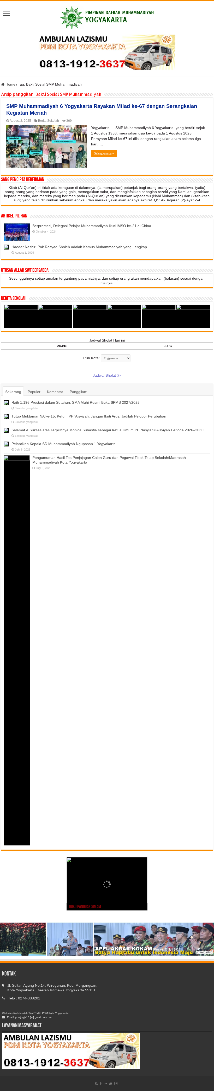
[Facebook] (100, 1083)
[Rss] (96, 1083)
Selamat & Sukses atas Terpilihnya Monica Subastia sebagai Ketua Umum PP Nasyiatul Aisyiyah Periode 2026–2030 (107, 430)
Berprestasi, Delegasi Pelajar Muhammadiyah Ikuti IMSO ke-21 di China (91, 226)
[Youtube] (111, 1083)
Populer (34, 392)
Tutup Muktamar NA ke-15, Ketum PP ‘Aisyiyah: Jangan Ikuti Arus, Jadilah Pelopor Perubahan (88, 416)
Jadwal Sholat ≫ (107, 375)
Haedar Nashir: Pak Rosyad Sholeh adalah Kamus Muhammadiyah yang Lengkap (79, 247)
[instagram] (116, 1083)
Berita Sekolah (48, 121)
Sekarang (13, 392)
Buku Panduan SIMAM (85, 907)
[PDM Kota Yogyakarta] (107, 17)
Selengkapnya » (104, 153)
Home (9, 84)
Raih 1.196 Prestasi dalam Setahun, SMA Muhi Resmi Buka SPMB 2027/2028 (75, 402)
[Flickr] (105, 1083)
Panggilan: (78, 392)
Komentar (55, 392)
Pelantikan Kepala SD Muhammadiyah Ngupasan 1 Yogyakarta (63, 444)
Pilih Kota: (91, 358)
